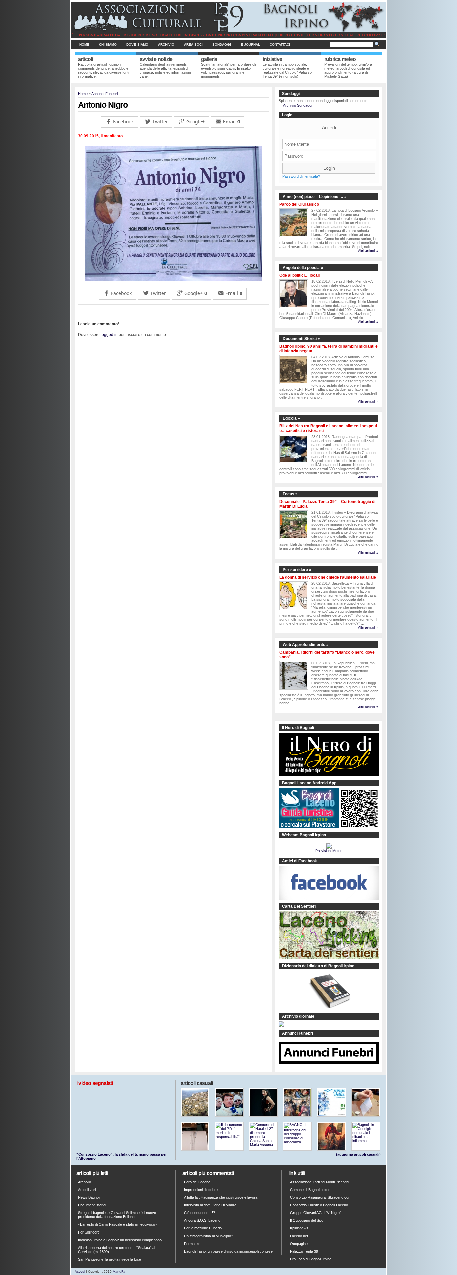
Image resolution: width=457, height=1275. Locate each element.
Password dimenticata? (301, 176)
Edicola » (291, 418)
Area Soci (193, 44)
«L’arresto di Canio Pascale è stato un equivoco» (117, 1224)
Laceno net (299, 1236)
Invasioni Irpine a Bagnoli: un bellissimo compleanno (120, 1240)
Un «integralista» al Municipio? (208, 1236)
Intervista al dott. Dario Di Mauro (210, 1205)
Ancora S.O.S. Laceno (202, 1220)
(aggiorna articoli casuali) (358, 1154)
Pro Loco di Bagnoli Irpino (310, 1259)
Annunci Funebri (104, 94)
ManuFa (119, 1271)
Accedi (329, 127)
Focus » (290, 494)
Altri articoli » (368, 251)
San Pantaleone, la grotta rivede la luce (109, 1259)
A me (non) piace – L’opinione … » (315, 196)
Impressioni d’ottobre (201, 1190)
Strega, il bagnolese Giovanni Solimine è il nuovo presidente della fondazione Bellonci (117, 1215)
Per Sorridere (89, 1232)
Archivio (166, 44)
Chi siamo (108, 44)
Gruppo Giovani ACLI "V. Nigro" (315, 1213)
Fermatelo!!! (193, 1244)
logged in (109, 334)
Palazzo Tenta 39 (304, 1251)
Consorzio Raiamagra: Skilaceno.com (320, 1197)
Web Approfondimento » (306, 644)
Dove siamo (137, 44)
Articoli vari (87, 1190)
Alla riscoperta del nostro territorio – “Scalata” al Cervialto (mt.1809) (116, 1250)
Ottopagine (299, 1244)
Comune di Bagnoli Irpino (310, 1190)
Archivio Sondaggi (297, 105)
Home (84, 44)
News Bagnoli (89, 1197)
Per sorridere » (297, 569)
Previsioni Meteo (328, 851)
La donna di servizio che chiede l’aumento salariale (327, 577)
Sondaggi (221, 44)
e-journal (250, 44)
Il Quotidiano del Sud (306, 1220)
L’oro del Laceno (197, 1182)
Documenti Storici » (301, 338)
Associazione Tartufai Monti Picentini (319, 1182)
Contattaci (280, 44)
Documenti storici (92, 1205)
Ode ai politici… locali (299, 275)
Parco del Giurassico (299, 204)
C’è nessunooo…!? (199, 1213)
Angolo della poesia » (303, 267)
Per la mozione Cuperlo (203, 1228)
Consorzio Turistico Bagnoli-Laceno (319, 1205)
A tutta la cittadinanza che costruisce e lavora (220, 1197)
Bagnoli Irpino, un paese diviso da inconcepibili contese (228, 1251)
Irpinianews (299, 1228)
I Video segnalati (94, 1083)
